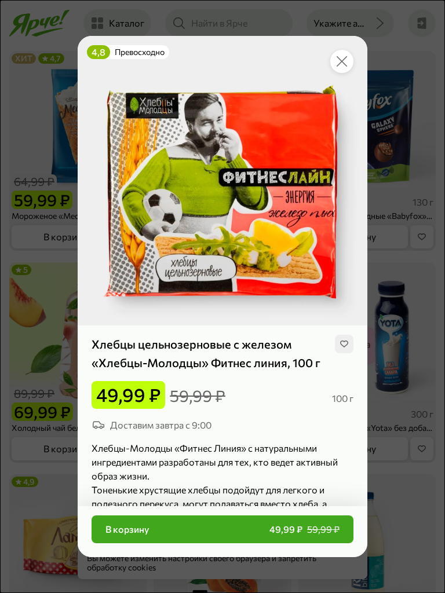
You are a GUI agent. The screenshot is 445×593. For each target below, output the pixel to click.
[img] (344, 344)
